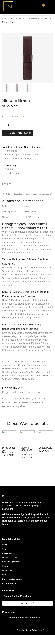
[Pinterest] (8, 531)
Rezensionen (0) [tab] (45, 194)
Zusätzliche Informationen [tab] (13, 194)
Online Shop (15, 19)
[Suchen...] (32, 8)
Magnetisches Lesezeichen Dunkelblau (26, 451)
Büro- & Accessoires (32, 19)
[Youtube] (17, 531)
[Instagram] (13, 531)
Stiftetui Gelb (45, 448)
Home (5, 19)
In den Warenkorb (19, 133)
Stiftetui (47, 19)
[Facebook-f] (3, 531)
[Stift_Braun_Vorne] (27, 58)
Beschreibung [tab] (31, 194)
